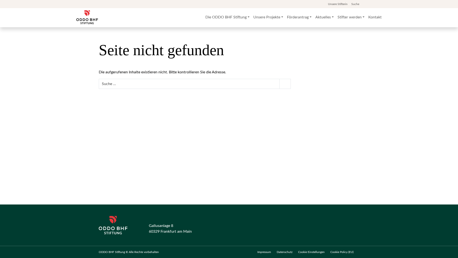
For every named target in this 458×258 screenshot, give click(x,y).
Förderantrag (298, 17)
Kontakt (375, 17)
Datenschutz (284, 252)
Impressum (264, 252)
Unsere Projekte (266, 17)
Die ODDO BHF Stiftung (226, 17)
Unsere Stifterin (338, 4)
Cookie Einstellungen (311, 252)
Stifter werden (350, 17)
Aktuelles (323, 17)
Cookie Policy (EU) (342, 252)
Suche (355, 4)
